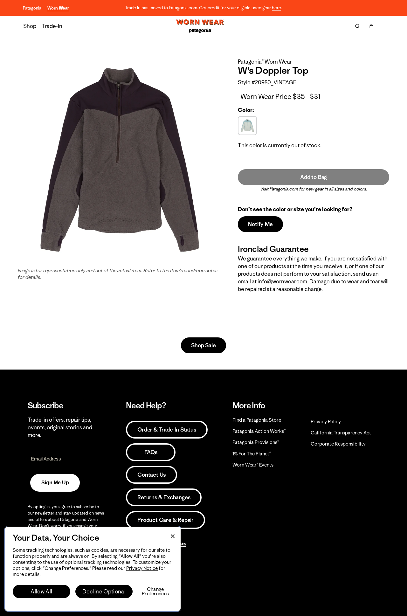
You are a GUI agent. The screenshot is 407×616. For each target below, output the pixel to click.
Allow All (41, 591)
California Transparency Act (341, 433)
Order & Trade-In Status (166, 429)
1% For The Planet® (251, 454)
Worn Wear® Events (252, 465)
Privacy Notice (142, 568)
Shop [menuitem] (29, 26)
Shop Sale (203, 345)
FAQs (150, 452)
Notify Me (260, 224)
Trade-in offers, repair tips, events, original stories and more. (60, 427)
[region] (93, 569)
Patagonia (32, 8)
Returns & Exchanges (163, 497)
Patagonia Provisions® (255, 442)
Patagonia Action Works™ (259, 431)
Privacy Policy (326, 422)
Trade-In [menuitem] (52, 26)
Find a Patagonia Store (256, 420)
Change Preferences (155, 591)
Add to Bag (313, 177)
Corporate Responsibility (338, 444)
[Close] (173, 536)
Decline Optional (104, 591)
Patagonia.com (284, 189)
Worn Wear (58, 8)
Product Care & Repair (165, 519)
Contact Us (151, 474)
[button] (371, 26)
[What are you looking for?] (357, 26)
